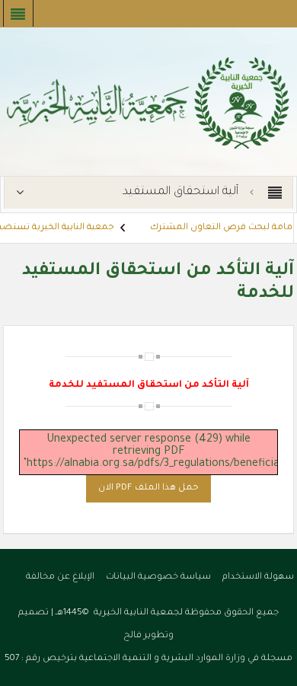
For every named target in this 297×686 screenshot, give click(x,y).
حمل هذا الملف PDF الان (148, 488)
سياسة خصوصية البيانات (158, 577)
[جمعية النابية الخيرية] (148, 103)
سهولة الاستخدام (258, 577)
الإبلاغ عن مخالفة (60, 577)
